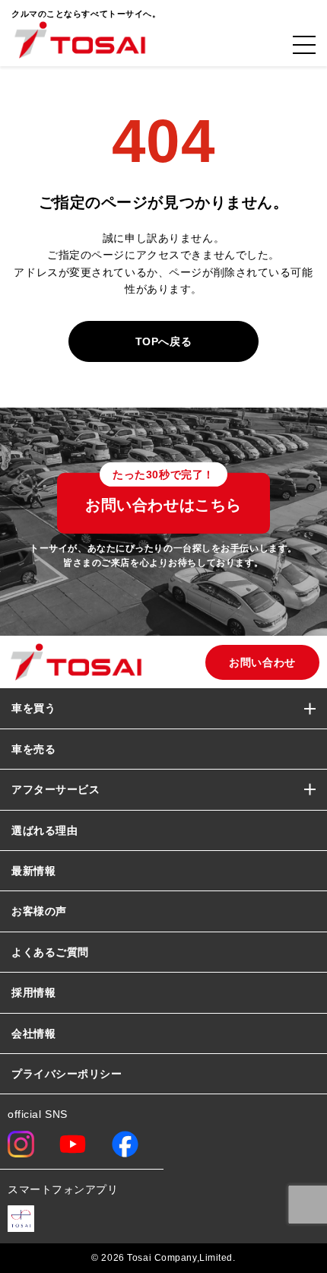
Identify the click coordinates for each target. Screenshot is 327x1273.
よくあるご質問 (50, 952)
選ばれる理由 (44, 830)
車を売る (33, 749)
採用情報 (33, 992)
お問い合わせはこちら (163, 493)
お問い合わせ (262, 662)
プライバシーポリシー (66, 1074)
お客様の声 (39, 911)
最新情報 (33, 871)
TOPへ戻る (163, 341)
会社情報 (33, 1033)
